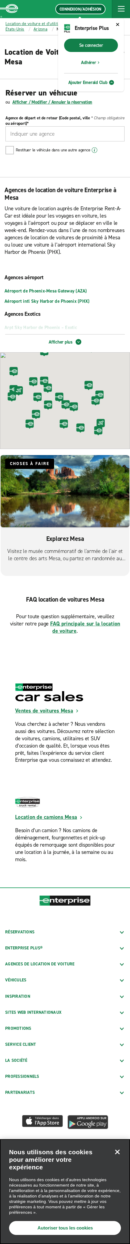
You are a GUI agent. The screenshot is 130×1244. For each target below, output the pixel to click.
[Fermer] (117, 1151)
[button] (121, 9)
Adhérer (88, 63)
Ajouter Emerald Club (88, 82)
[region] (65, 1191)
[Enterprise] (9, 9)
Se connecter (91, 45)
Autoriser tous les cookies (65, 1227)
